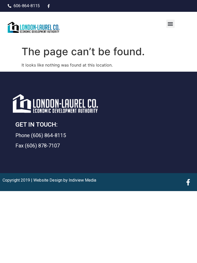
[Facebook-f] (49, 6)
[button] (170, 24)
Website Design (47, 180)
